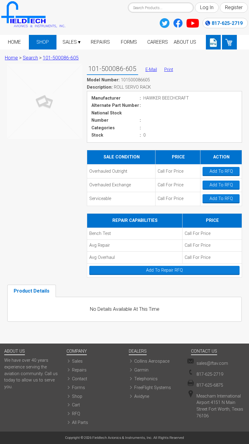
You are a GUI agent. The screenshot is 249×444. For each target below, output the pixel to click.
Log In (206, 7)
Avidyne (141, 396)
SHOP (42, 42)
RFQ (76, 413)
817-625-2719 (227, 23)
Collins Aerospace (151, 361)
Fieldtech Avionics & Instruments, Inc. (122, 438)
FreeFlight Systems (152, 387)
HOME (14, 42)
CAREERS (157, 42)
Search (30, 58)
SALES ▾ (71, 42)
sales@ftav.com (212, 363)
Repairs (79, 370)
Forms (78, 387)
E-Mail (151, 69)
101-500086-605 (61, 58)
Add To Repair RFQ (164, 270)
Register (234, 7)
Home (11, 58)
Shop (77, 396)
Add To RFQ (221, 171)
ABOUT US (185, 42)
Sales (77, 361)
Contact (79, 378)
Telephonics (146, 378)
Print (168, 69)
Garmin (141, 370)
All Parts (80, 422)
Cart (76, 405)
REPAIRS (100, 42)
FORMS (129, 42)
